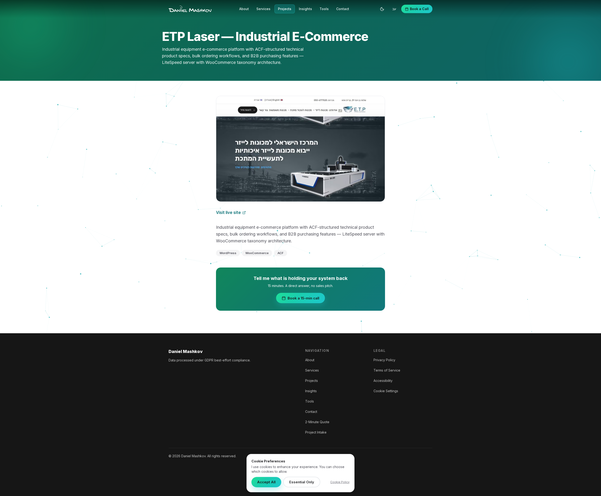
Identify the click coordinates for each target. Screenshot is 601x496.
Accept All (266, 482)
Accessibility (383, 381)
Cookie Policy (340, 482)
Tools (324, 9)
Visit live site (228, 212)
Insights (305, 9)
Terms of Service (387, 370)
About (244, 9)
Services (263, 9)
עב (394, 9)
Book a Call (419, 9)
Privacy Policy (384, 360)
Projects (284, 9)
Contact (342, 9)
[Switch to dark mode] (382, 9)
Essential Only (301, 482)
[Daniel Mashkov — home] (190, 9)
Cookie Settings (386, 391)
